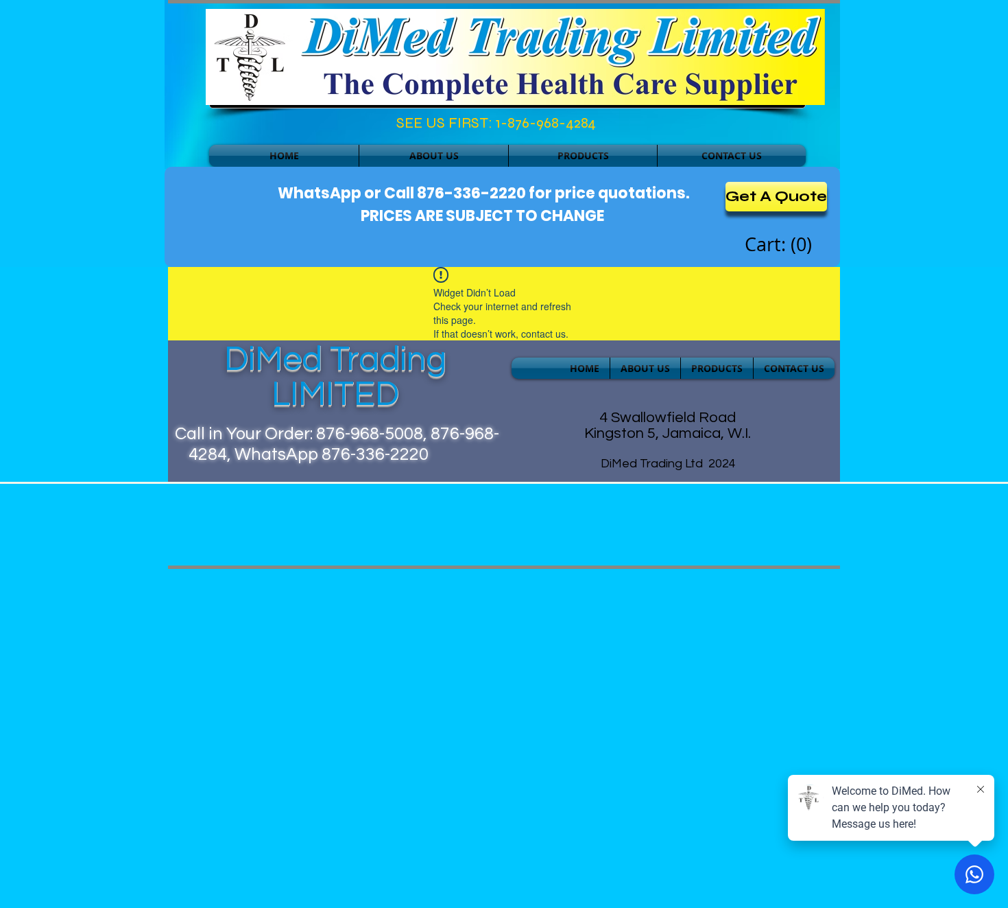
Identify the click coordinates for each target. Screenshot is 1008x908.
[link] (780, 245)
